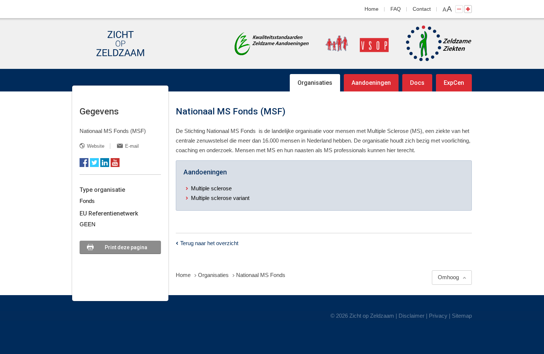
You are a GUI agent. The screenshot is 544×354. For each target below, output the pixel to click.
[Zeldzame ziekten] (431, 43)
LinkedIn (104, 162)
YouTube (115, 162)
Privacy (438, 316)
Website (95, 146)
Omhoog (448, 277)
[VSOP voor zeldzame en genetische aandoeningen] (349, 43)
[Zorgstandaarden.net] (272, 43)
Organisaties (315, 82)
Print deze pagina (126, 247)
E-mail (132, 146)
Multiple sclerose (211, 188)
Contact (422, 9)
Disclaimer (411, 316)
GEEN (87, 224)
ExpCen (454, 82)
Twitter (94, 162)
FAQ (395, 9)
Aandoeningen (371, 82)
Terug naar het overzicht (209, 243)
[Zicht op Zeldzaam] (120, 43)
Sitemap (462, 316)
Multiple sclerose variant (220, 198)
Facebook (84, 162)
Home (372, 9)
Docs (417, 82)
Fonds (87, 201)
